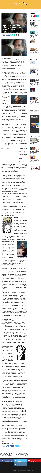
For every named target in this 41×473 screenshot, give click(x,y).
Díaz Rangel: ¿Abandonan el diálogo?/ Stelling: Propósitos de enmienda (22, 454)
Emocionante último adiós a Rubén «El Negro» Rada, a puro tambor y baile (34, 26)
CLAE (20, 9)
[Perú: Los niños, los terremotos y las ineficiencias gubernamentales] (32, 41)
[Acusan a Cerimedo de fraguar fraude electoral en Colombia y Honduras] (32, 32)
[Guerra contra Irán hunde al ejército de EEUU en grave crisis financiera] (32, 139)
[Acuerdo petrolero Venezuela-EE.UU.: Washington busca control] (32, 49)
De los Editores (7, 9)
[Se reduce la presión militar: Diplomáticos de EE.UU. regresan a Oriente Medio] (32, 157)
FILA (31, 9)
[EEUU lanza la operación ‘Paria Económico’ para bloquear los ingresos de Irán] (32, 148)
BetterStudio (31, 470)
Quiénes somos (14, 9)
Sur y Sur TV (26, 9)
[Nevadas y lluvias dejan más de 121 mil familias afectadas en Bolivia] (32, 62)
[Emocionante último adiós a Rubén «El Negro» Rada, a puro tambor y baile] (32, 23)
